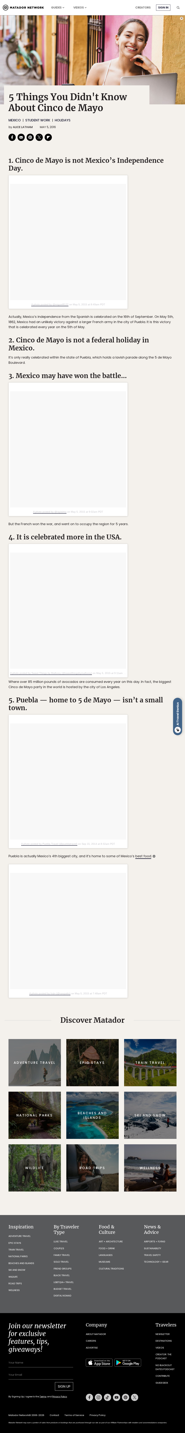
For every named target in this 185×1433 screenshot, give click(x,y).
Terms (97, 740)
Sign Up (128, 732)
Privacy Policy (114, 740)
